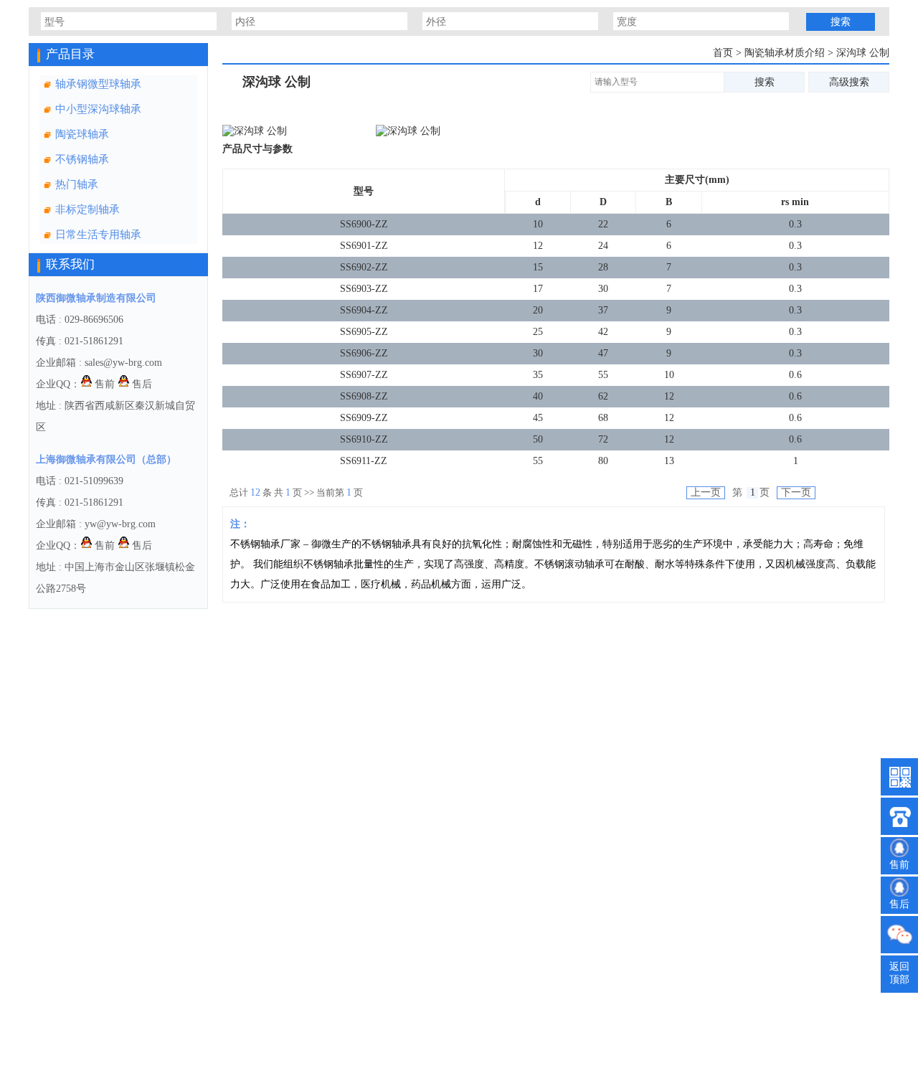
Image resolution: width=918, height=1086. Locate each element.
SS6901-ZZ (364, 245)
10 (538, 224)
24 (603, 245)
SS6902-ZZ (364, 267)
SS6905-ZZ (364, 331)
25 (538, 331)
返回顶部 (899, 973)
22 (603, 224)
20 (538, 310)
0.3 (795, 224)
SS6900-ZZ (364, 224)
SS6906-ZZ (364, 353)
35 (538, 374)
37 (603, 310)
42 (603, 331)
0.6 (795, 374)
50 (538, 439)
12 (538, 245)
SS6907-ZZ (364, 374)
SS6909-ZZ (364, 417)
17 (538, 288)
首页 (723, 52)
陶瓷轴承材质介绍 (786, 52)
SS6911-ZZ (363, 460)
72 (603, 439)
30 (603, 288)
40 (538, 396)
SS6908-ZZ (364, 396)
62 (603, 396)
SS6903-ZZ (364, 288)
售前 (103, 384)
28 (603, 267)
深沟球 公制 (862, 52)
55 (603, 374)
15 (538, 267)
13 (669, 460)
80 (603, 460)
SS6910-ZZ (364, 439)
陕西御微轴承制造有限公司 (96, 298)
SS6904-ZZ (364, 310)
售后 (140, 384)
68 (603, 417)
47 (603, 353)
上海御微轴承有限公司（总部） (106, 459)
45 (538, 417)
